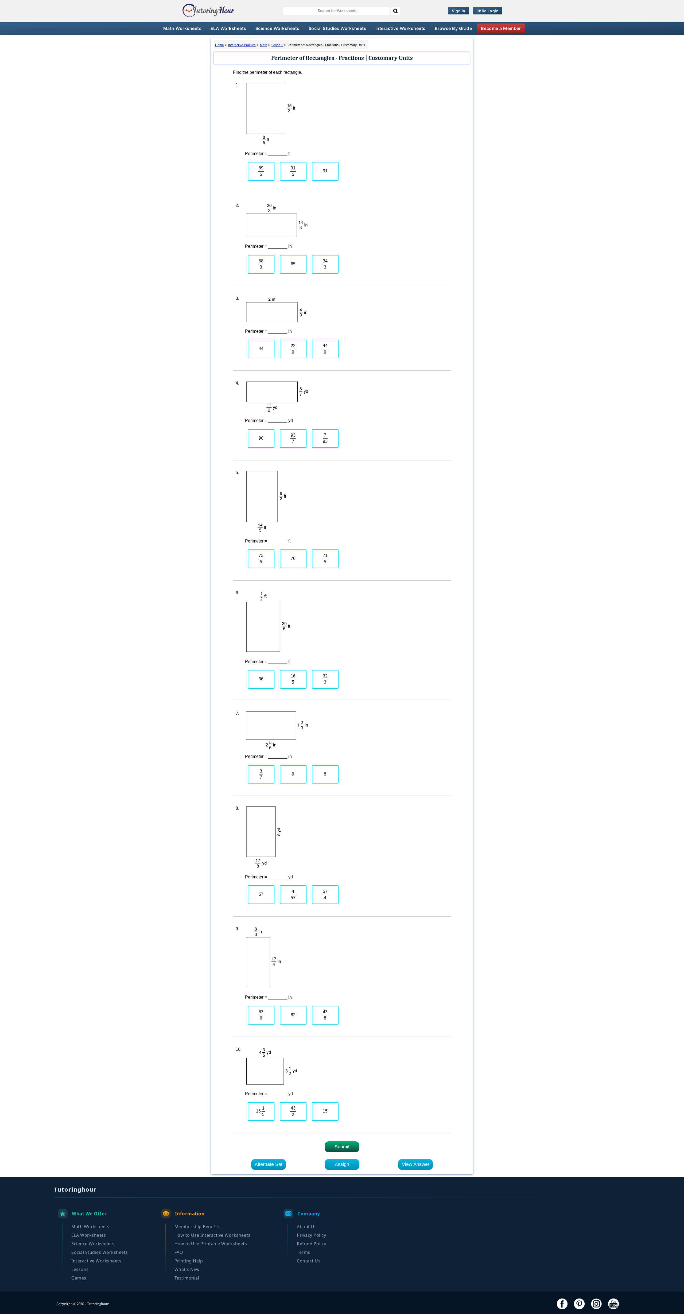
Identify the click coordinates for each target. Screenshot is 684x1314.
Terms (303, 1252)
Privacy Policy (311, 1235)
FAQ (178, 1252)
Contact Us (308, 1261)
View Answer (415, 1164)
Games (78, 1278)
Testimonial (186, 1278)
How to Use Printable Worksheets (210, 1244)
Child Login (487, 11)
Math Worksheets (182, 28)
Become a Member (501, 28)
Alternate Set (268, 1164)
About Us (307, 1227)
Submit (342, 1146)
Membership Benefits (197, 1227)
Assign (342, 1164)
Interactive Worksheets (400, 28)
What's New (187, 1269)
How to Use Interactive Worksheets (212, 1235)
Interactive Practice (242, 45)
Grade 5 (277, 45)
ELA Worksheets (228, 28)
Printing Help (188, 1261)
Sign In (458, 11)
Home (219, 45)
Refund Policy (311, 1244)
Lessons (80, 1269)
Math (263, 45)
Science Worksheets (277, 28)
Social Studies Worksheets (338, 28)
